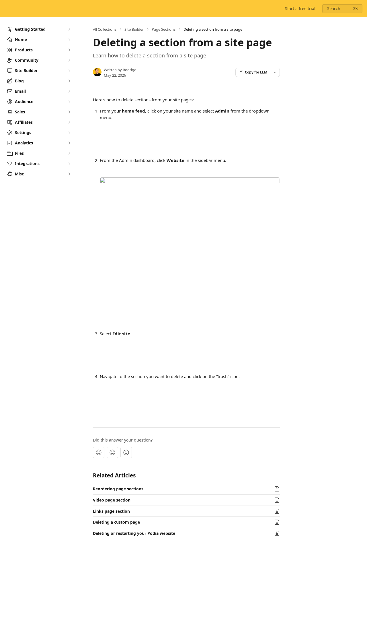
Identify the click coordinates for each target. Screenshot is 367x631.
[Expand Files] (69, 153)
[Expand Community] (69, 60)
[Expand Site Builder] (69, 71)
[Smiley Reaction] (126, 452)
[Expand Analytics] (69, 143)
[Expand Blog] (69, 81)
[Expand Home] (69, 40)
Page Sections (163, 29)
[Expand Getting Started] (69, 29)
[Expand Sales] (69, 112)
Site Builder (134, 29)
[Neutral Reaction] (112, 452)
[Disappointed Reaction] (98, 452)
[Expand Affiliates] (69, 122)
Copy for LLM (256, 72)
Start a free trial (300, 8)
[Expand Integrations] (69, 164)
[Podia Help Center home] (6, 8)
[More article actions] (275, 72)
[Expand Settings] (69, 133)
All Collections (104, 29)
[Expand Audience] (69, 102)
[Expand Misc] (69, 174)
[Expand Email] (69, 91)
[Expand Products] (69, 50)
